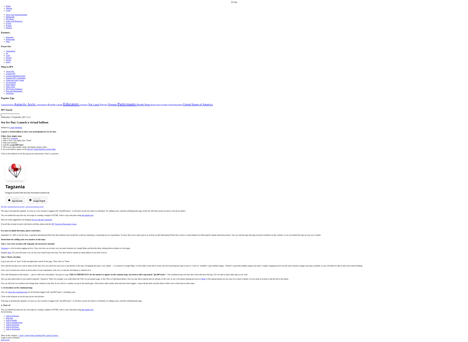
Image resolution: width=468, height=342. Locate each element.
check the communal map (17, 292)
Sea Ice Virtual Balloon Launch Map (41, 149)
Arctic (32, 104)
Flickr (203, 279)
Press (148, 104)
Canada (59, 104)
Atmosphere (42, 104)
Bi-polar (52, 104)
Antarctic (20, 104)
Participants (127, 104)
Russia (153, 105)
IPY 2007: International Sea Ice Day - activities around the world (22, 207)
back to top (5, 340)
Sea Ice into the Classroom (42, 220)
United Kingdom (175, 105)
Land (96, 104)
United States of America (198, 104)
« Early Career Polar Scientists (30, 335)
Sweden (164, 105)
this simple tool (87, 215)
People (141, 104)
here (9, 253)
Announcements (7, 105)
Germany (84, 104)
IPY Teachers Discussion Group (64, 224)
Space (158, 105)
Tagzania (14, 138)
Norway (104, 104)
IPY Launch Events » (50, 335)
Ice (90, 104)
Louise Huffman (16, 128)
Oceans (112, 104)
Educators (71, 104)
